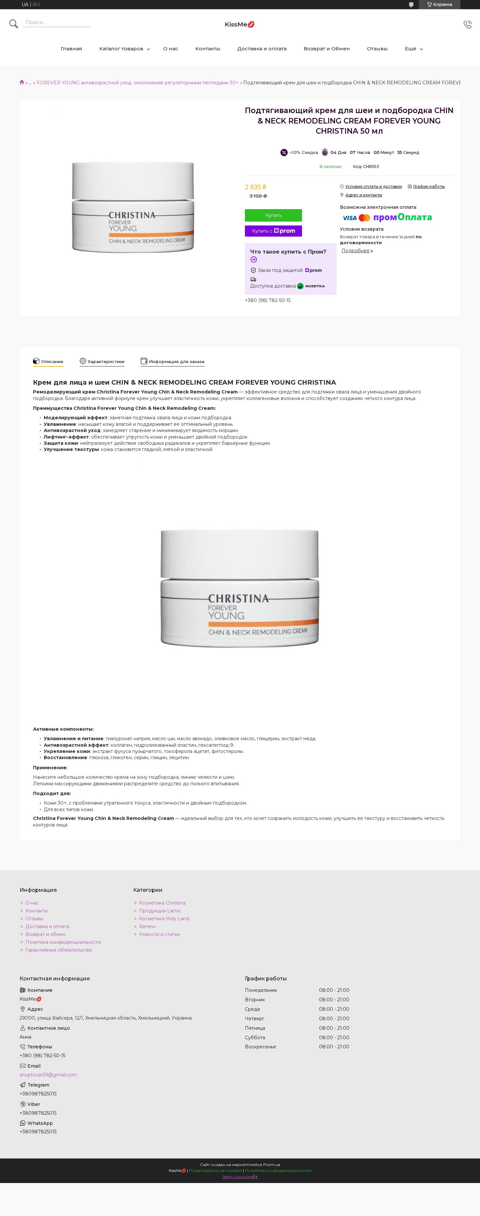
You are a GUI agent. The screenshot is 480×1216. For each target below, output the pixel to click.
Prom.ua (271, 1164)
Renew (147, 926)
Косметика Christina (162, 903)
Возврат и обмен (45, 934)
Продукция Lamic (160, 911)
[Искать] (14, 24)
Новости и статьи (159, 934)
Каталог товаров (121, 48)
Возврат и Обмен (327, 48)
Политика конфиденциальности (63, 942)
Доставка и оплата (262, 48)
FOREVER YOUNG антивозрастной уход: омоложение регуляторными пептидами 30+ (138, 83)
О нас (170, 48)
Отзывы (377, 48)
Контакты (207, 48)
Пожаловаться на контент (215, 1170)
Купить (273, 215)
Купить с (262, 231)
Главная (71, 48)
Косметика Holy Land (164, 919)
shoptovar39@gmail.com (48, 1075)
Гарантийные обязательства (58, 950)
